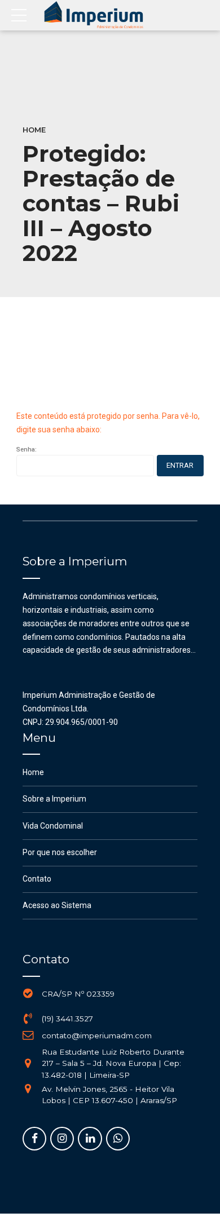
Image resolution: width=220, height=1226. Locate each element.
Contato (37, 878)
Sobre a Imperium (54, 798)
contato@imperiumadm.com (97, 1035)
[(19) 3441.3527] (28, 1019)
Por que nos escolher (60, 852)
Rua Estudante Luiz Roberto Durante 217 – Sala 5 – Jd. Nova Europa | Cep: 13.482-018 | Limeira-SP (113, 1063)
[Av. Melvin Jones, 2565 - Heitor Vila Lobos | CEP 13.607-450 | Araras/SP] (28, 1089)
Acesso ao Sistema (57, 905)
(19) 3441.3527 (67, 1018)
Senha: (26, 449)
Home (34, 130)
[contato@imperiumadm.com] (28, 1035)
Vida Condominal (53, 825)
